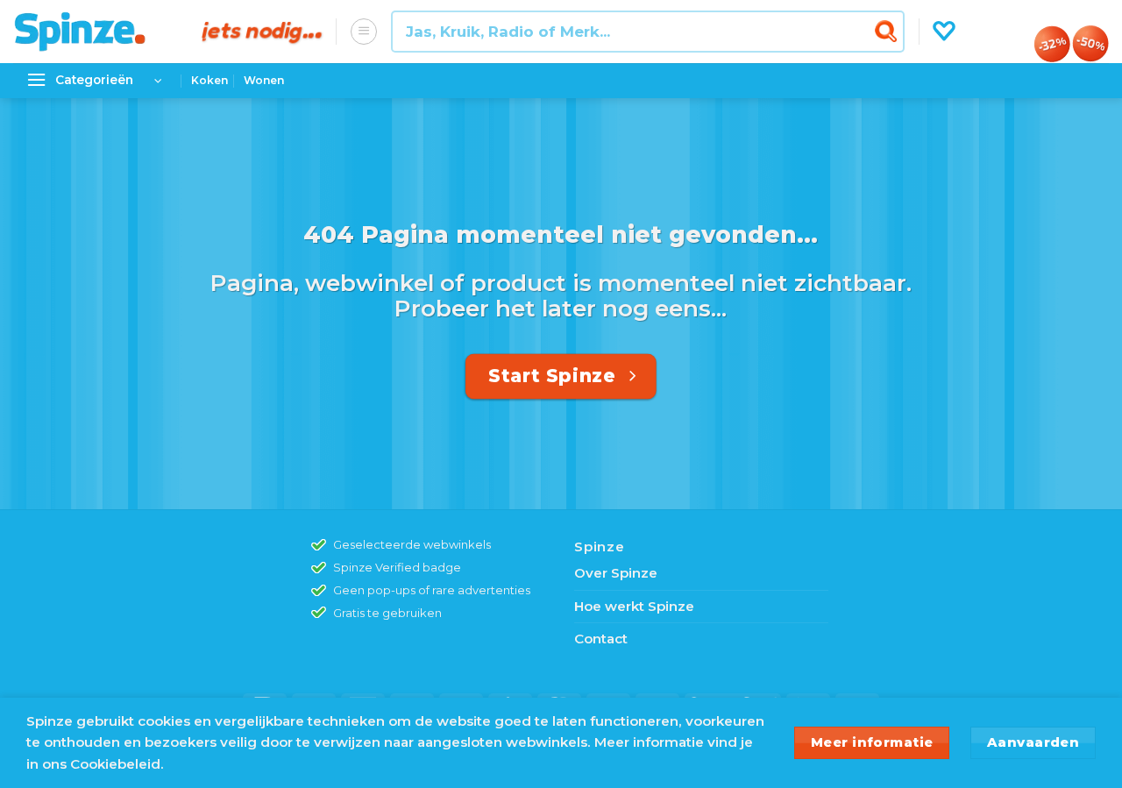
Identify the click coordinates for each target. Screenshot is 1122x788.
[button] (364, 31)
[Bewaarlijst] (944, 32)
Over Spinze (615, 572)
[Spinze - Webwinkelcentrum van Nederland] (94, 31)
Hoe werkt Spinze (634, 606)
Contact (601, 638)
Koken (209, 80)
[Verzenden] (888, 31)
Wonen (264, 80)
